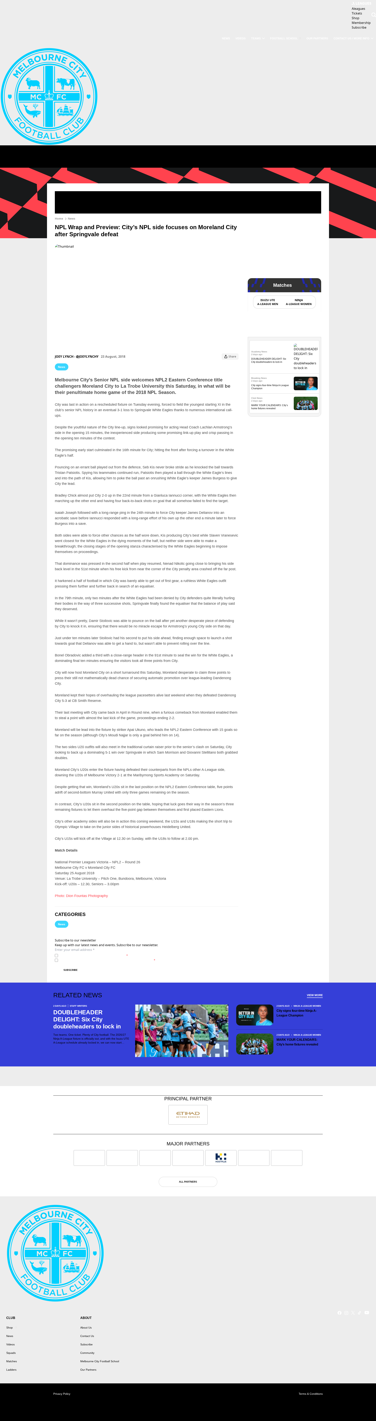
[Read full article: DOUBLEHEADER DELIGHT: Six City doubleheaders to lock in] (306, 357)
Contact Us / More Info (351, 38)
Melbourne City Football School (99, 1361)
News (226, 38)
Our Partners (317, 38)
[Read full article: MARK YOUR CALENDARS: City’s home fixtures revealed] (306, 403)
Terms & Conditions (311, 1393)
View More (315, 995)
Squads (11, 1352)
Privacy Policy (87, 955)
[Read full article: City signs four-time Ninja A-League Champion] (306, 383)
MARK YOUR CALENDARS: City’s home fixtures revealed (297, 1042)
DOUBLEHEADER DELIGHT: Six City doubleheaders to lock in (87, 1019)
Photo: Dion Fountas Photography (81, 896)
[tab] (267, 302)
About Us (86, 1327)
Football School (284, 38)
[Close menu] (364, 1409)
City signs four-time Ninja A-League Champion (296, 1013)
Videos (240, 38)
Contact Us (87, 1336)
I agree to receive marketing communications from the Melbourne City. (107, 960)
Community (87, 1352)
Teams (256, 38)
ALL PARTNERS (188, 1181)
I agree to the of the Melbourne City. (94, 955)
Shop (9, 1327)
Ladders (11, 1369)
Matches (11, 1361)
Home (59, 218)
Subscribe (70, 970)
